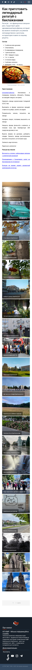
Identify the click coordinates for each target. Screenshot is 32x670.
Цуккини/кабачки (8, 93)
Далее (19, 603)
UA (21, 2)
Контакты (6, 652)
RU (25, 2)
